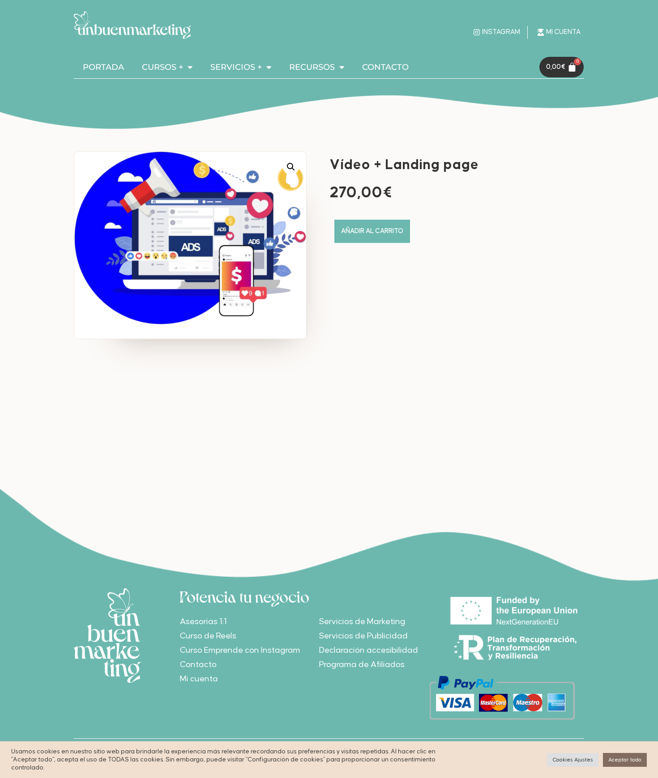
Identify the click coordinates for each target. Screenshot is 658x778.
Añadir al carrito (372, 231)
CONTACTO (385, 67)
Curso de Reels (208, 636)
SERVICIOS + (236, 67)
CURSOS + (162, 67)
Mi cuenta (199, 679)
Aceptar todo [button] (624, 760)
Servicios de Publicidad (363, 636)
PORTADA (103, 67)
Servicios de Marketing (362, 621)
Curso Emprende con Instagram (240, 650)
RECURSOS (312, 67)
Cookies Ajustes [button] (572, 760)
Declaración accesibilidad (368, 650)
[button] (291, 167)
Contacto (198, 664)
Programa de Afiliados (362, 664)
